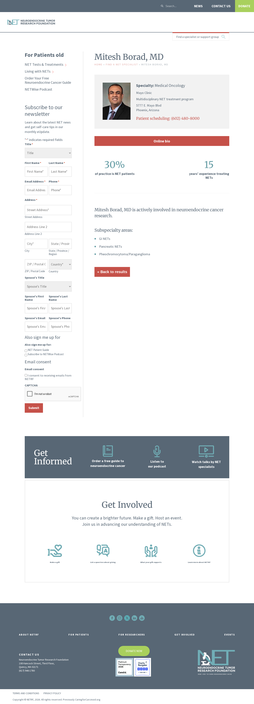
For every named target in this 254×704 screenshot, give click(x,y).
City (27, 250)
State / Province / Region (59, 252)
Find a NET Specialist (122, 64)
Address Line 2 (33, 234)
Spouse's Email (35, 318)
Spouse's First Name (34, 298)
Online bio (162, 141)
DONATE (244, 6)
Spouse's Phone (59, 318)
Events (229, 634)
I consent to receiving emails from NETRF (48, 377)
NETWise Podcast (38, 89)
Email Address (35, 181)
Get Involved (184, 634)
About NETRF (29, 634)
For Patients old (44, 54)
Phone (54, 181)
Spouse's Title (34, 277)
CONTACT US (221, 6)
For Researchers (131, 634)
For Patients (78, 634)
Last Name (57, 163)
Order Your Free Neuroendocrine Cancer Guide (48, 80)
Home (98, 64)
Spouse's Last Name (58, 298)
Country (53, 271)
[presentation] (53, 394)
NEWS (198, 6)
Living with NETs (37, 71)
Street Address (33, 217)
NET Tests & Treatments (44, 64)
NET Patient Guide (38, 350)
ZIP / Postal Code (35, 271)
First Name (33, 163)
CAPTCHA (31, 385)
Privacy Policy (52, 693)
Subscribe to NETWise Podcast (46, 354)
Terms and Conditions (26, 693)
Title (29, 144)
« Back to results (112, 272)
